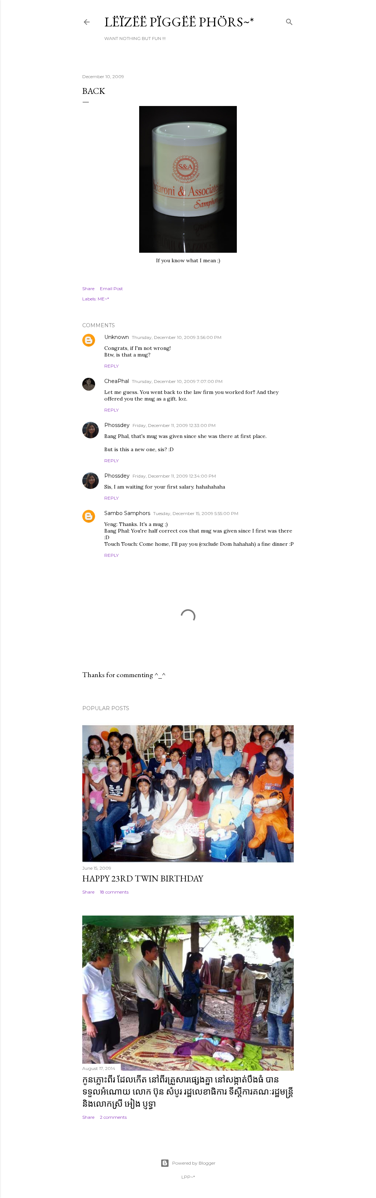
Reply (111, 366)
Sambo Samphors (127, 513)
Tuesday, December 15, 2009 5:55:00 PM (195, 513)
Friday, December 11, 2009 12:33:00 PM (174, 425)
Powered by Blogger (194, 1163)
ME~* (103, 299)
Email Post (111, 288)
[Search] (289, 20)
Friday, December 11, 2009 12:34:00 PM (174, 476)
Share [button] (88, 288)
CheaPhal (116, 381)
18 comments (114, 892)
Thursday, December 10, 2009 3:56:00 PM (176, 337)
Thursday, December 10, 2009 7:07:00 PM (177, 381)
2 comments (113, 1117)
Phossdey (117, 425)
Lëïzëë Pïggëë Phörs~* (179, 21)
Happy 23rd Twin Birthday (142, 878)
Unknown (116, 337)
